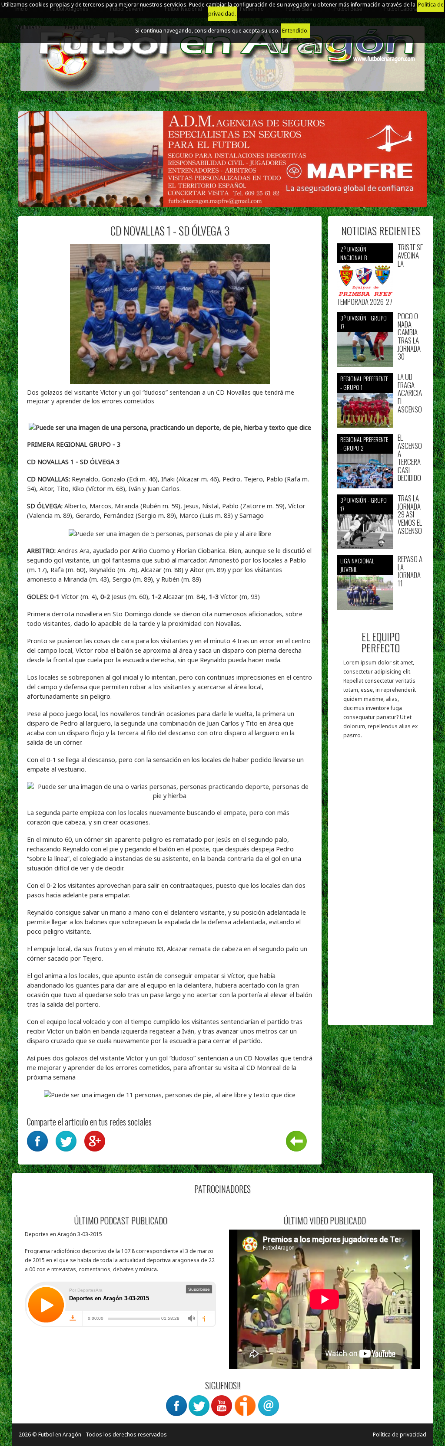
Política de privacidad (399, 1434)
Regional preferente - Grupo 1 (364, 383)
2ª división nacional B (353, 253)
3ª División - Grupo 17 (363, 322)
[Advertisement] (380, 886)
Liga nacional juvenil (357, 565)
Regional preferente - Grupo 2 (364, 443)
